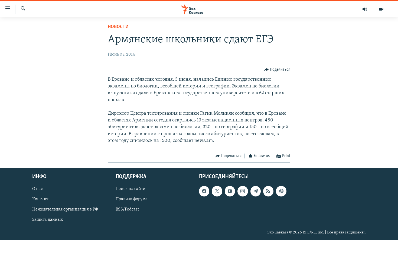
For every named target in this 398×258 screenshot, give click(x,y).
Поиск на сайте (130, 189)
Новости (118, 27)
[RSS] (268, 191)
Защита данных (47, 220)
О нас (37, 189)
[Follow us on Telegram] (255, 191)
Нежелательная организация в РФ (65, 210)
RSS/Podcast (127, 210)
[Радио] (365, 9)
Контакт (40, 199)
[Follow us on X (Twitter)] (217, 191)
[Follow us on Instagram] (242, 191)
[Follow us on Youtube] (230, 191)
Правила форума (132, 199)
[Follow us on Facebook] (204, 191)
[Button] (277, 69)
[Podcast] (281, 191)
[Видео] (381, 9)
